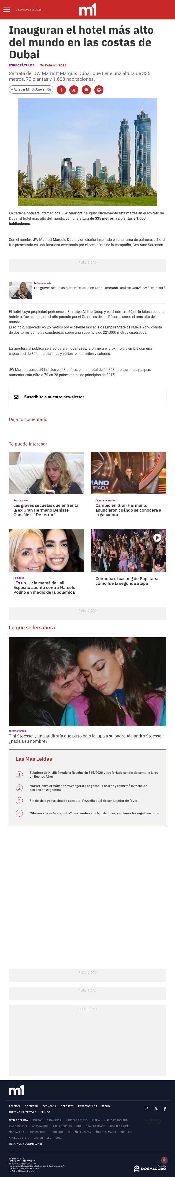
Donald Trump (119, 1126)
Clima (96, 1120)
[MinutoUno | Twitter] (156, 1109)
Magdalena (16, 1132)
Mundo (45, 1112)
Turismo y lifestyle (22, 1112)
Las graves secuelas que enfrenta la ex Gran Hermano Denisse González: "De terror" (99, 288)
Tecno (106, 1106)
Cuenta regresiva (105, 500)
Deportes (67, 1106)
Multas (37, 1120)
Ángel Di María (105, 1132)
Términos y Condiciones (26, 1143)
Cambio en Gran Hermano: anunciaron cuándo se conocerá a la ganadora (128, 510)
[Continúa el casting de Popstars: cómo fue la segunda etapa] (128, 550)
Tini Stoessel (18, 1126)
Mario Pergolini (115, 1120)
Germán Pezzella (79, 1132)
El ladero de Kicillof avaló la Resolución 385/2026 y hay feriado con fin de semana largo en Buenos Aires (94, 775)
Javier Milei (42, 1137)
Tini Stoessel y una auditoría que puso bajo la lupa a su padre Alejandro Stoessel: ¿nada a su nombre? (86, 738)
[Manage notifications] (164, 1160)
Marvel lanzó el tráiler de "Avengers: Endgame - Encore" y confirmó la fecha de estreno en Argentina (88, 788)
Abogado (127, 1132)
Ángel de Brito (19, 1137)
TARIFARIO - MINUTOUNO (22, 1163)
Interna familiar (18, 730)
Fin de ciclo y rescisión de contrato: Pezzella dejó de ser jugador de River (84, 801)
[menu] (9, 9)
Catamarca (54, 1120)
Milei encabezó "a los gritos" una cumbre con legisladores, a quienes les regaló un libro (94, 813)
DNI (78, 1126)
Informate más (42, 283)
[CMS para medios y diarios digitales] (150, 1171)
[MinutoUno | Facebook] (163, 1108)
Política (15, 1106)
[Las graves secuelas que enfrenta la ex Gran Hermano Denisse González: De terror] (20, 290)
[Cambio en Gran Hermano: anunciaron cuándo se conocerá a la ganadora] (128, 473)
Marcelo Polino (77, 1120)
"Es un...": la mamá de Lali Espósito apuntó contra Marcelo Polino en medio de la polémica (44, 587)
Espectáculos (21, 65)
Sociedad (31, 1106)
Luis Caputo (37, 1132)
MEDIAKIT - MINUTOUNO (22, 1161)
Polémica (18, 577)
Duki (58, 1137)
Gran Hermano (96, 1126)
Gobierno (56, 1132)
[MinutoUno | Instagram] (147, 1108)
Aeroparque (40, 1126)
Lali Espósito (62, 1126)
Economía (49, 1106)
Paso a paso (20, 500)
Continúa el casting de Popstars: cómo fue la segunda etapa (126, 581)
